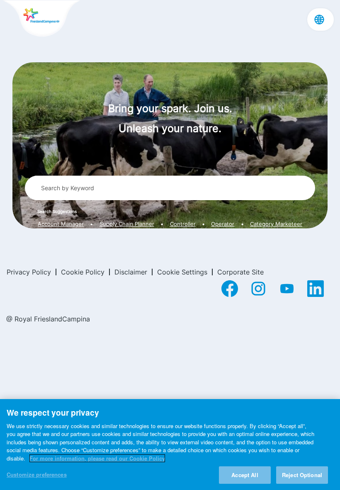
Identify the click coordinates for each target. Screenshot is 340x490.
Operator (222, 224)
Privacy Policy (29, 272)
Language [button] (319, 19)
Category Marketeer (276, 224)
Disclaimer (130, 272)
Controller (183, 224)
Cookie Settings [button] (182, 272)
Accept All (244, 475)
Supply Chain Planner (127, 224)
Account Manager (61, 224)
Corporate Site (240, 272)
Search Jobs (278, 188)
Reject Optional (302, 475)
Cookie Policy (82, 272)
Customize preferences (37, 474)
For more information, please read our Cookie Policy (97, 458)
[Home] (41, 19)
